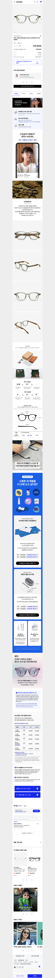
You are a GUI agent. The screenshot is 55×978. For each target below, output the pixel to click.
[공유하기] (40, 36)
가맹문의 (36, 962)
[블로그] (22, 967)
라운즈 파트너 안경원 (35, 955)
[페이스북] (17, 967)
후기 (21, 43)
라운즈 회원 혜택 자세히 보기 (27, 86)
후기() (23, 93)
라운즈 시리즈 (18, 919)
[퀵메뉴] (14, 2)
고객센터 (15, 960)
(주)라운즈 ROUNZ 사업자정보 (25, 963)
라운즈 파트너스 (25, 962)
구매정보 (39, 93)
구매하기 (35, 976)
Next (41, 19)
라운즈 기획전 (18, 885)
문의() (31, 93)
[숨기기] (40, 842)
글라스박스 (31, 962)
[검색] (35, 2)
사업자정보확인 (16, 963)
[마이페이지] (38, 2)
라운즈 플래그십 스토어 (20, 955)
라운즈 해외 (20, 962)
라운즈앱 (15, 962)
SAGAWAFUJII (17, 36)
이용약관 (26, 960)
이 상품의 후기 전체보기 (27, 833)
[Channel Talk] (39, 966)
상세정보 (16, 93)
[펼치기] (27, 973)
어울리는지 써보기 (20, 976)
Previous (13, 19)
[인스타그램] (20, 967)
